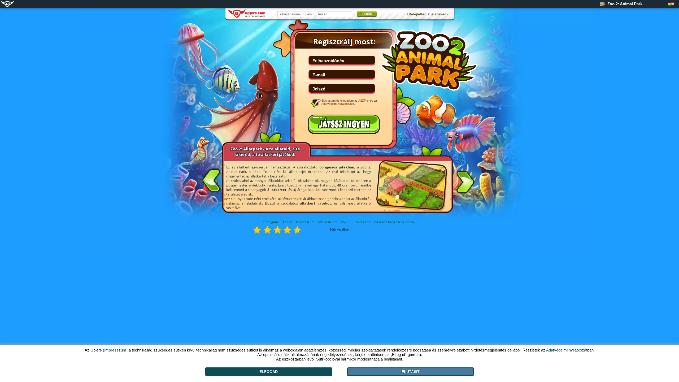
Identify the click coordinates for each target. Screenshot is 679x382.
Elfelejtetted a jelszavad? (428, 14)
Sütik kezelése (339, 229)
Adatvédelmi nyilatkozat (336, 103)
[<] (211, 179)
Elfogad (268, 372)
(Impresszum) (115, 350)
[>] (465, 183)
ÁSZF (344, 222)
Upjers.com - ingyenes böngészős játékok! (385, 222)
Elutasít (411, 372)
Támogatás (271, 222)
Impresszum (305, 222)
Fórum (288, 222)
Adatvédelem (327, 222)
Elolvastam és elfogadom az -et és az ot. (349, 102)
